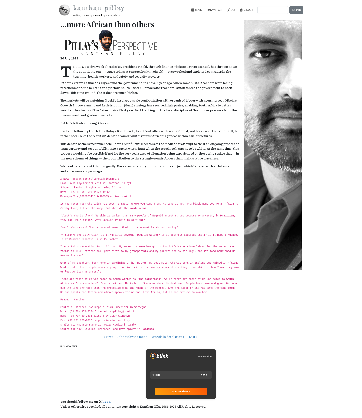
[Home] (66, 10)
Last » (193, 336)
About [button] (248, 10)
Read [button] (198, 10)
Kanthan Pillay (98, 8)
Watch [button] (216, 10)
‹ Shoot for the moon (132, 336)
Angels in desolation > (168, 336)
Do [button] (232, 10)
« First (108, 336)
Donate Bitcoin (181, 391)
